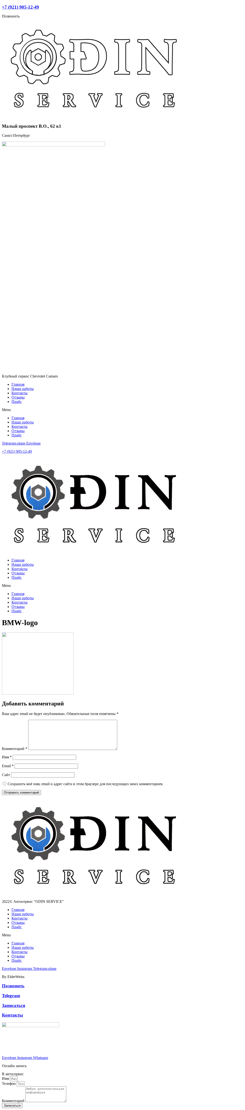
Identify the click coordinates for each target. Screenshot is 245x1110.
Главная (17, 384)
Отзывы (18, 397)
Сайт (6, 775)
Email (8, 766)
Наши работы (22, 389)
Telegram (11, 995)
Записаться (13, 1005)
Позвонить (13, 985)
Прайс (16, 402)
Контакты (19, 393)
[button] (122, 410)
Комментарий (14, 749)
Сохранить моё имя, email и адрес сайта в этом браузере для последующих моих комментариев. (85, 784)
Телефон (9, 1083)
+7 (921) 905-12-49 (20, 7)
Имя (7, 757)
